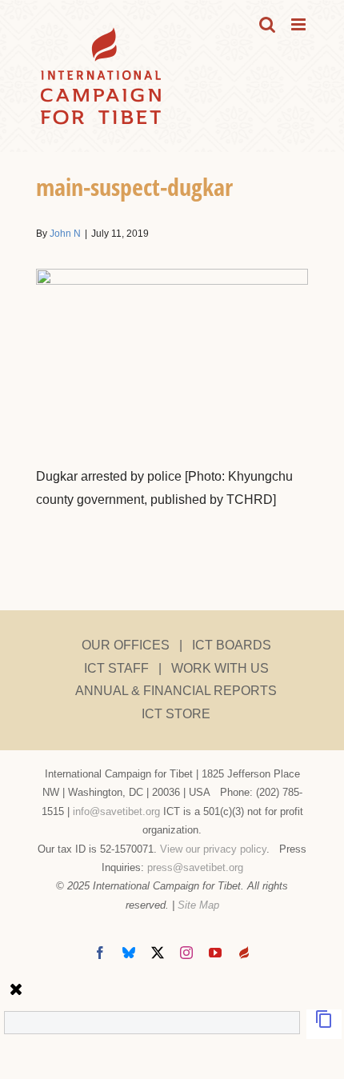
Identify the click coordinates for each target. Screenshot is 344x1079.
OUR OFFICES (126, 645)
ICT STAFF (116, 668)
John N (65, 233)
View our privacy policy (213, 849)
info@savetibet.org (116, 811)
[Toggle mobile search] (267, 24)
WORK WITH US (220, 668)
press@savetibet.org (195, 867)
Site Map (198, 905)
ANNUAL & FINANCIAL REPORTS (176, 690)
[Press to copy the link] (324, 1024)
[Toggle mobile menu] (299, 24)
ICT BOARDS (231, 645)
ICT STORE (176, 714)
